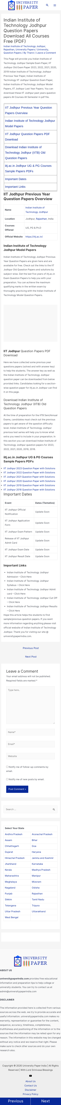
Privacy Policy (30, 1094)
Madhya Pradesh (41, 869)
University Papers (25, 49)
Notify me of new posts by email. (26, 779)
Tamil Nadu (38, 899)
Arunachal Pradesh (42, 834)
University (42, 49)
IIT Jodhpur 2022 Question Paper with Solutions (29, 472)
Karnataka (37, 864)
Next (45, 1101)
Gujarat (9, 852)
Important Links (15, 186)
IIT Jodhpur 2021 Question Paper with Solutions (29, 476)
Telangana (10, 905)
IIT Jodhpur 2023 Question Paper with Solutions (29, 468)
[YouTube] (30, 1075)
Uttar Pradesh (12, 911)
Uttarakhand (39, 911)
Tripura (36, 905)
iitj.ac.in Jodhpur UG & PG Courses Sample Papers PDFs (28, 168)
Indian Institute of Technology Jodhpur (24, 46)
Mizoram (36, 881)
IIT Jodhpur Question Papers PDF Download (27, 136)
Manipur (36, 875)
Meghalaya (11, 881)
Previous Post (31, 648)
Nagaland (10, 887)
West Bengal (11, 917)
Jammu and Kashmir (43, 858)
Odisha (36, 887)
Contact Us (30, 1085)
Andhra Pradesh (13, 834)
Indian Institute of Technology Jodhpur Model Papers (30, 123)
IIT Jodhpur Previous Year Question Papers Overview (28, 110)
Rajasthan (9, 49)
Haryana (36, 852)
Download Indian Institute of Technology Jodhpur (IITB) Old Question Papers (25, 153)
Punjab (8, 893)
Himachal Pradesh (15, 858)
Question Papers (12, 52)
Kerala (8, 869)
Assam (8, 840)
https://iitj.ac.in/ (34, 236)
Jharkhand (10, 864)
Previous (15, 1101)
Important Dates (15, 179)
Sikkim (8, 899)
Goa (34, 846)
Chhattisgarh (12, 846)
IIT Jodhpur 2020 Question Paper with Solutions (29, 481)
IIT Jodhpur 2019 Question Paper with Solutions (29, 485)
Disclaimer (30, 1089)
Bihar (34, 840)
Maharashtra (12, 875)
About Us (30, 1081)
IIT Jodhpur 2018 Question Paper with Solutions (29, 489)
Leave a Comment (46, 52)
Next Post (31, 656)
